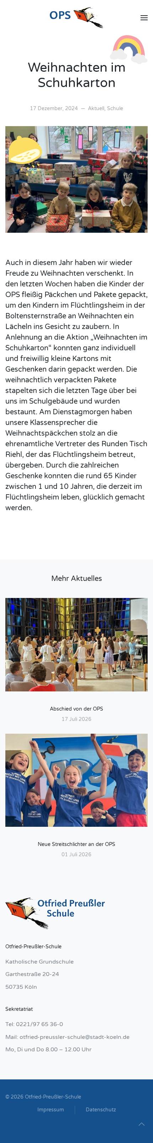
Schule (115, 109)
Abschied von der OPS (76, 709)
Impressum (50, 1110)
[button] (144, 18)
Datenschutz (101, 1110)
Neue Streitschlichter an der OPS (76, 844)
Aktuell (96, 109)
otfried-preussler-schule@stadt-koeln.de (75, 1037)
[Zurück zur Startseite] (76, 18)
